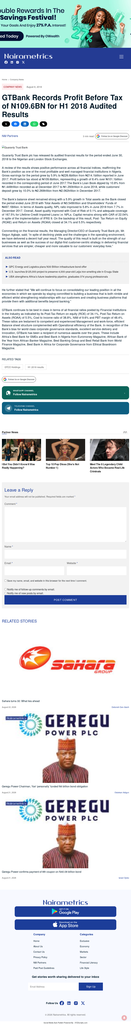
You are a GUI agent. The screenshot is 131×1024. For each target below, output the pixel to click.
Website (72, 563)
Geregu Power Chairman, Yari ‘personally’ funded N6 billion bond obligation (45, 786)
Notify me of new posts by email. (25, 593)
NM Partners (10, 136)
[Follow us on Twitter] (23, 62)
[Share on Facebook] (15, 124)
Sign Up (91, 986)
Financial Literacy (89, 962)
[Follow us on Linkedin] (11, 62)
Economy (84, 946)
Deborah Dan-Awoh (120, 707)
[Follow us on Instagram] (17, 62)
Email (8, 563)
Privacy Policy (40, 957)
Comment (10, 504)
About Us (38, 946)
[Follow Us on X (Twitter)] (83, 1003)
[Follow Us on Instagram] (76, 1003)
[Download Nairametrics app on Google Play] (65, 911)
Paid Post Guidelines (43, 968)
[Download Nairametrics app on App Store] (65, 924)
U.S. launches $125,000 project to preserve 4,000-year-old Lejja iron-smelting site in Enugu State (63, 271)
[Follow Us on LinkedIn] (69, 1003)
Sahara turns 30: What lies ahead (21, 701)
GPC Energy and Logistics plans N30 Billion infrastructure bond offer (48, 267)
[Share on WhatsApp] (34, 124)
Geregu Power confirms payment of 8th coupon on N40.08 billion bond (41, 872)
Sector (83, 957)
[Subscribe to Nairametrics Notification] (124, 1017)
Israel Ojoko (124, 877)
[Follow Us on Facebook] (62, 1003)
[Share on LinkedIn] (25, 124)
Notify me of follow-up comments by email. (31, 589)
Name (8, 546)
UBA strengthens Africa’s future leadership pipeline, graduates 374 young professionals (58, 276)
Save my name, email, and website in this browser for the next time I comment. (47, 580)
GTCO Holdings (12, 367)
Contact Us (39, 951)
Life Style (84, 968)
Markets (84, 951)
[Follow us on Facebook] (6, 62)
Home (4, 79)
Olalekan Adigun (122, 792)
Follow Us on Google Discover (114, 136)
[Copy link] (43, 124)
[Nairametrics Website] (28, 56)
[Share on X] (6, 124)
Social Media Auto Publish (53, 1022)
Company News (17, 79)
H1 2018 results (36, 367)
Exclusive (84, 940)
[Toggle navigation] (121, 56)
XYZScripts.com (81, 1022)
